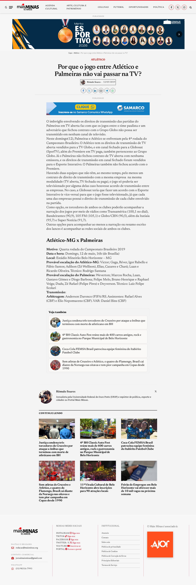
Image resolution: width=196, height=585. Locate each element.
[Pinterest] (16, 126)
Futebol (118, 7)
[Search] (190, 7)
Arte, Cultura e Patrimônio (76, 7)
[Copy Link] (16, 139)
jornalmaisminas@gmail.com (29, 558)
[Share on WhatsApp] (112, 90)
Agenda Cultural (51, 7)
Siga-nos (76, 533)
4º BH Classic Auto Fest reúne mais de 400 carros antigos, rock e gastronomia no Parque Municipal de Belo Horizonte (97, 449)
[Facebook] (16, 106)
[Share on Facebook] (83, 90)
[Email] (16, 132)
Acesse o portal (74, 549)
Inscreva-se (75, 546)
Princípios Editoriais (110, 561)
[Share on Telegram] (106, 90)
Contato (105, 538)
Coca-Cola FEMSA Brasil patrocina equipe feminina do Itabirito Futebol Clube (137, 446)
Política (158, 7)
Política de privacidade (111, 547)
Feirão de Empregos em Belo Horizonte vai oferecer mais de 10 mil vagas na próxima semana (139, 489)
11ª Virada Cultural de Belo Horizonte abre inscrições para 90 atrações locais (97, 488)
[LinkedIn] (16, 119)
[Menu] (11, 7)
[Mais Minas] (28, 7)
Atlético (76, 53)
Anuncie (105, 533)
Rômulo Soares (94, 82)
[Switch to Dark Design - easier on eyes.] (6, 7)
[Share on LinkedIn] (95, 90)
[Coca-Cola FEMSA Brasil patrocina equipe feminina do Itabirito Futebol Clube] (139, 429)
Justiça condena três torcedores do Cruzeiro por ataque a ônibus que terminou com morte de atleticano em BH (56, 449)
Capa (70, 53)
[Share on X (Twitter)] (89, 90)
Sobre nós (106, 542)
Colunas (103, 7)
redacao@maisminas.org (27, 548)
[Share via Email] (101, 90)
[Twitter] (16, 113)
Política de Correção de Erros (114, 556)
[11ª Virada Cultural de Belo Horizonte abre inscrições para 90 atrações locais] (98, 471)
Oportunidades (138, 7)
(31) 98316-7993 (24, 569)
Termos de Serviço (109, 565)
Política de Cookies (110, 552)
